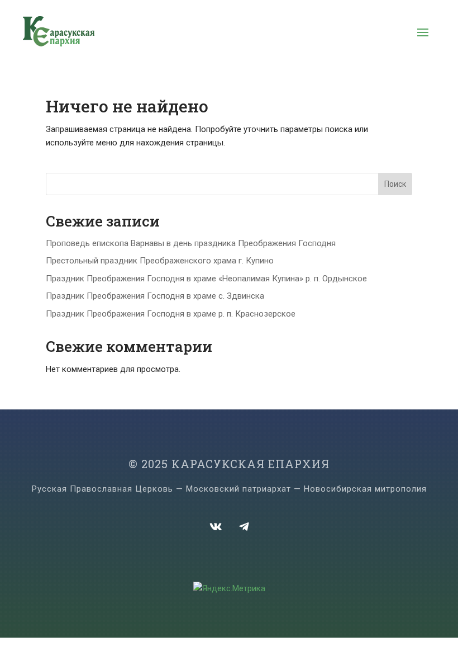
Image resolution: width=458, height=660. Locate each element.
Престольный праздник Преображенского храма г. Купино (160, 261)
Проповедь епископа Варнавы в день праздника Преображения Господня (191, 243)
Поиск (395, 184)
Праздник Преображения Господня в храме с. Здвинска (155, 296)
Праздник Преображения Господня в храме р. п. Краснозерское (170, 314)
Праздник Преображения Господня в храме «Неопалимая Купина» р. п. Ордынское (206, 279)
